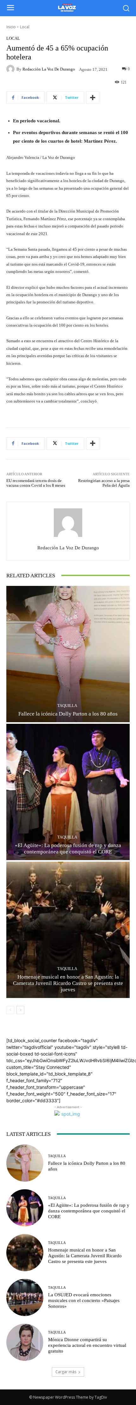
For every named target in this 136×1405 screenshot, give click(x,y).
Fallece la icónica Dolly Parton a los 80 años (68, 714)
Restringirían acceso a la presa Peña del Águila (104, 483)
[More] (92, 97)
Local (24, 27)
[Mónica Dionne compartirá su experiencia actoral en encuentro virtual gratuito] (24, 1342)
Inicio (11, 27)
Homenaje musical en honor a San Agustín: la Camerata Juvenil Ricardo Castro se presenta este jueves (68, 983)
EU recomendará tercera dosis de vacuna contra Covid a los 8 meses (35, 483)
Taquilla (67, 705)
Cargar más (65, 1371)
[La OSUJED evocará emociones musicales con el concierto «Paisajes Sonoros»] (24, 1297)
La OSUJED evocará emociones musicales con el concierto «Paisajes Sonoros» (84, 1300)
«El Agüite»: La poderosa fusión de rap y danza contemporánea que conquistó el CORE (88, 1211)
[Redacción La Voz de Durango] (11, 69)
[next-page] (20, 1010)
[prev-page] (10, 1010)
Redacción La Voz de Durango (48, 69)
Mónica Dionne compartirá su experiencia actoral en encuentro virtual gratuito (87, 1345)
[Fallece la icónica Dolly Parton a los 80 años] (68, 654)
